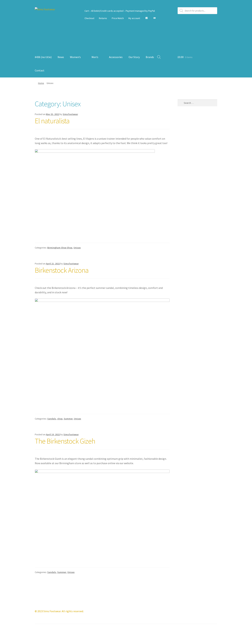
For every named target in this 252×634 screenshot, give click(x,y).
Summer (68, 418)
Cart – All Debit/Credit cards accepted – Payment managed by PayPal (120, 10)
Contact (39, 70)
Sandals (51, 418)
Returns (103, 18)
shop (60, 418)
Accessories (116, 57)
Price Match (118, 18)
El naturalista (52, 120)
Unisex (77, 247)
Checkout (89, 18)
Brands (150, 57)
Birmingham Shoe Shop (59, 247)
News (61, 57)
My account (134, 18)
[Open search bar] (159, 57)
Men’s (95, 57)
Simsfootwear (70, 114)
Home (41, 83)
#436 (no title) (43, 57)
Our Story (134, 57)
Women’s (75, 57)
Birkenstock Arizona (61, 270)
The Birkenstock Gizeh (65, 441)
